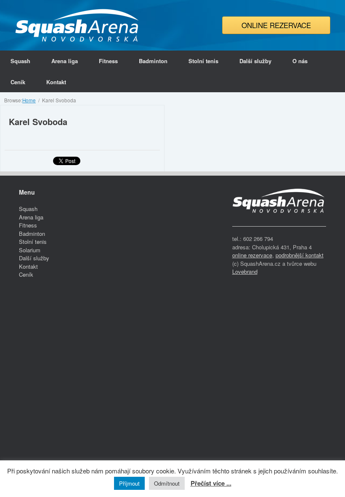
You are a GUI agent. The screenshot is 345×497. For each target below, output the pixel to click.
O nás (300, 61)
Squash (20, 61)
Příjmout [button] (129, 483)
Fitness (108, 61)
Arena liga (64, 61)
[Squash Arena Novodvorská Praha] (78, 25)
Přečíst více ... (211, 483)
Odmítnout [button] (167, 483)
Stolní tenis (203, 61)
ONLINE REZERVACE (276, 25)
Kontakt (56, 82)
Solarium (29, 250)
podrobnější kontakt (300, 255)
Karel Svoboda (38, 121)
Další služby (255, 61)
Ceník (18, 82)
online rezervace (252, 255)
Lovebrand (244, 271)
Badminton (153, 61)
